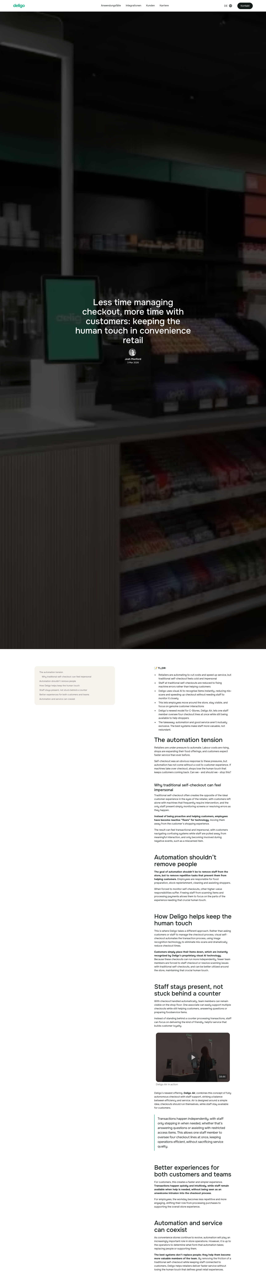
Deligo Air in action (167, 1084)
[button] (111, 6)
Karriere (164, 5)
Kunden (150, 5)
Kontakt (245, 5)
